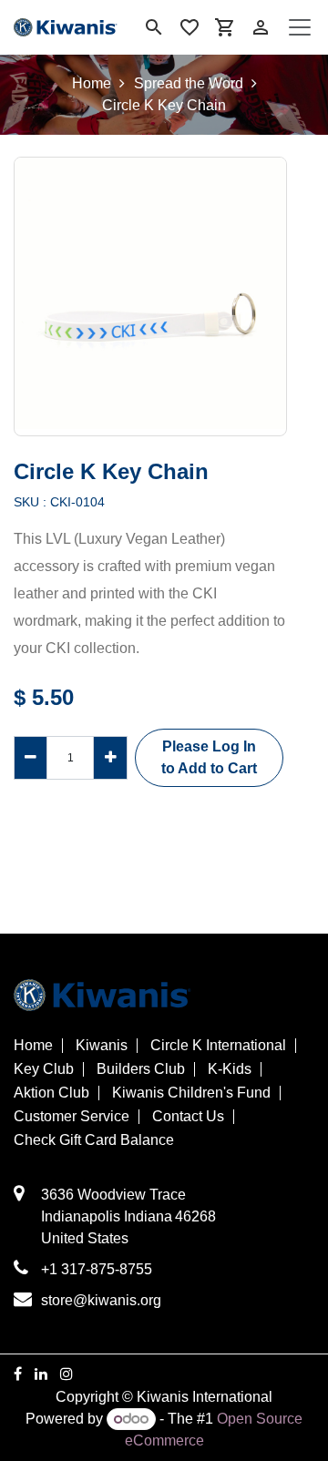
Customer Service (71, 1116)
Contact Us (188, 1116)
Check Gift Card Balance (94, 1140)
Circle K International (218, 1045)
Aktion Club (51, 1093)
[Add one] (110, 758)
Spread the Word (188, 83)
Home (91, 83)
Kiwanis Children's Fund (191, 1093)
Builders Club (141, 1069)
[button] (209, 758)
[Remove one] (30, 758)
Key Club (44, 1069)
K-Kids (229, 1069)
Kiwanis (102, 1045)
